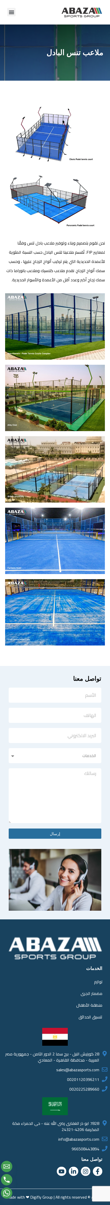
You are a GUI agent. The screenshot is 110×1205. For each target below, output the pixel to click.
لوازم (98, 981)
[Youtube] (61, 1171)
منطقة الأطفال (89, 1005)
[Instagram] (85, 1171)
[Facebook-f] (97, 1171)
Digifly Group (41, 1197)
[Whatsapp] (6, 1193)
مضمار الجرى (91, 993)
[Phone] (6, 1179)
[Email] (6, 1166)
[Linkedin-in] (73, 1171)
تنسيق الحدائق (90, 1017)
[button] (11, 12)
